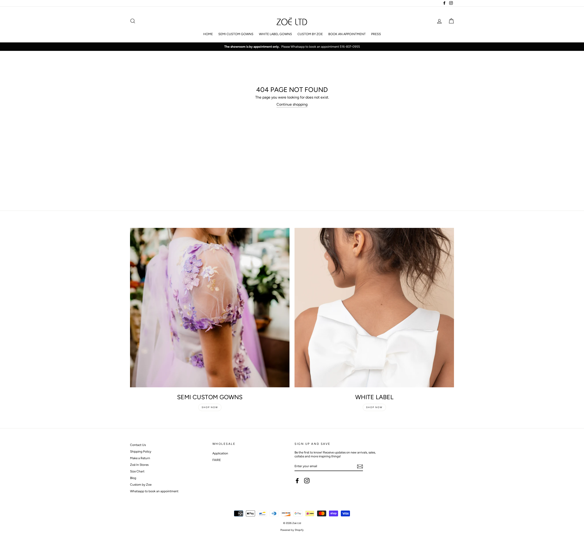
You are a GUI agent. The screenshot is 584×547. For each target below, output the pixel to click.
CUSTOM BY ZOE (310, 34)
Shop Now (210, 407)
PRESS (376, 34)
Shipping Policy (140, 451)
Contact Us (138, 445)
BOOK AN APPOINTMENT (347, 34)
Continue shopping (292, 104)
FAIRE (216, 460)
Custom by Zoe (140, 484)
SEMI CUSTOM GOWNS (235, 34)
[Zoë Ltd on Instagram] (307, 480)
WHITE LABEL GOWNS (275, 34)
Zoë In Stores (139, 464)
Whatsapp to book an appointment (154, 491)
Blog (133, 478)
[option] (292, 47)
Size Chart (137, 471)
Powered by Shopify (292, 529)
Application (220, 453)
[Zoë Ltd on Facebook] (297, 480)
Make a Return (140, 458)
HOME (208, 34)
